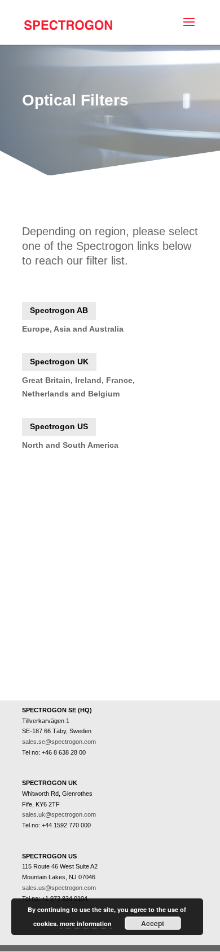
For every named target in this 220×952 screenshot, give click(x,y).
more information (86, 923)
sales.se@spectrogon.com (59, 741)
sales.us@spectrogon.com (59, 887)
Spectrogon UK (59, 361)
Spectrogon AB (59, 310)
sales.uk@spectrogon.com (59, 814)
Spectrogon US (59, 426)
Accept (152, 923)
